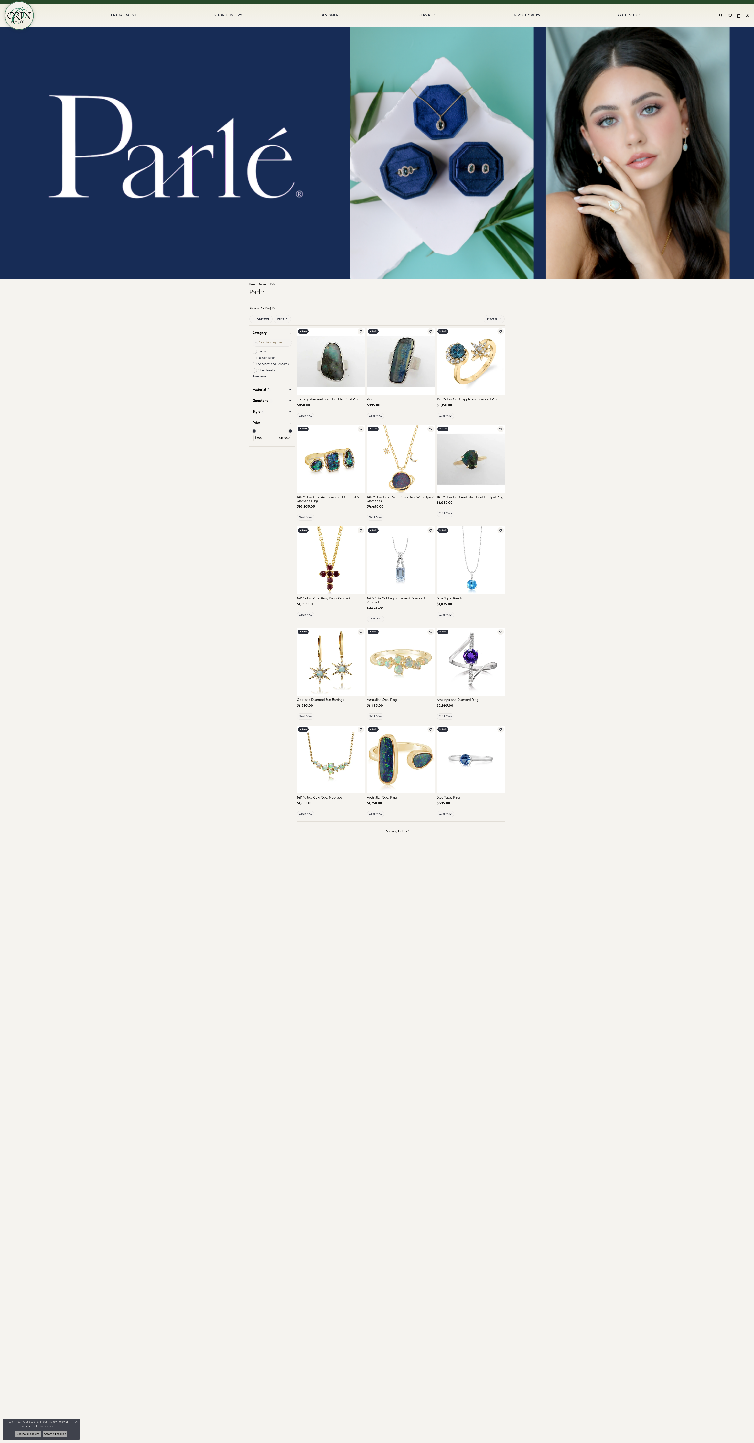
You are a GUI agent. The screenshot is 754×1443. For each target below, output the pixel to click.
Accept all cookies (55, 1433)
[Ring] (401, 361)
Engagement (123, 15)
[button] (721, 15)
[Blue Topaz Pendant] (471, 560)
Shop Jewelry (228, 15)
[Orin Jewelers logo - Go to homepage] (19, 15)
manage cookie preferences (38, 1425)
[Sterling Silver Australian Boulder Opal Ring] (331, 361)
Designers (330, 15)
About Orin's (527, 15)
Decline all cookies (27, 1433)
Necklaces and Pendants (273, 364)
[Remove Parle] (287, 319)
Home (252, 284)
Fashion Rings (266, 358)
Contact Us (629, 15)
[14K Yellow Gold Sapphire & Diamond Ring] (471, 361)
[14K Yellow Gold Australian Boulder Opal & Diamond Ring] (331, 459)
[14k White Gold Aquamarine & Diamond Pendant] (401, 560)
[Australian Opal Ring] (401, 662)
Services (427, 15)
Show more (259, 376)
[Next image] (430, 459)
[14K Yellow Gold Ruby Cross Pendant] (331, 560)
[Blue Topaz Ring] (471, 759)
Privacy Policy (56, 1421)
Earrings (263, 351)
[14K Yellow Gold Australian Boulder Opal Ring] (471, 459)
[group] (401, 459)
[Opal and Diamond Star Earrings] (331, 662)
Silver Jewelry (266, 370)
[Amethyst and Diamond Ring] (471, 662)
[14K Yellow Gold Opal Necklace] (331, 759)
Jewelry (262, 284)
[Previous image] (372, 459)
